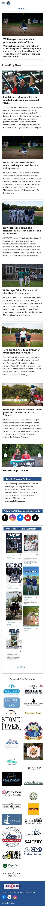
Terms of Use (7, 892)
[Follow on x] (5, 517)
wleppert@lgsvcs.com (16, 501)
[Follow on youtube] (27, 517)
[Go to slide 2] (22, 464)
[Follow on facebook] (20, 517)
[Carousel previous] (5, 455)
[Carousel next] (39, 455)
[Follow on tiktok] (35, 517)
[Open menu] (4, 3)
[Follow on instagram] (12, 517)
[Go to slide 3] (24, 464)
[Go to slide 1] (20, 464)
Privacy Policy (19, 892)
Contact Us (30, 892)
